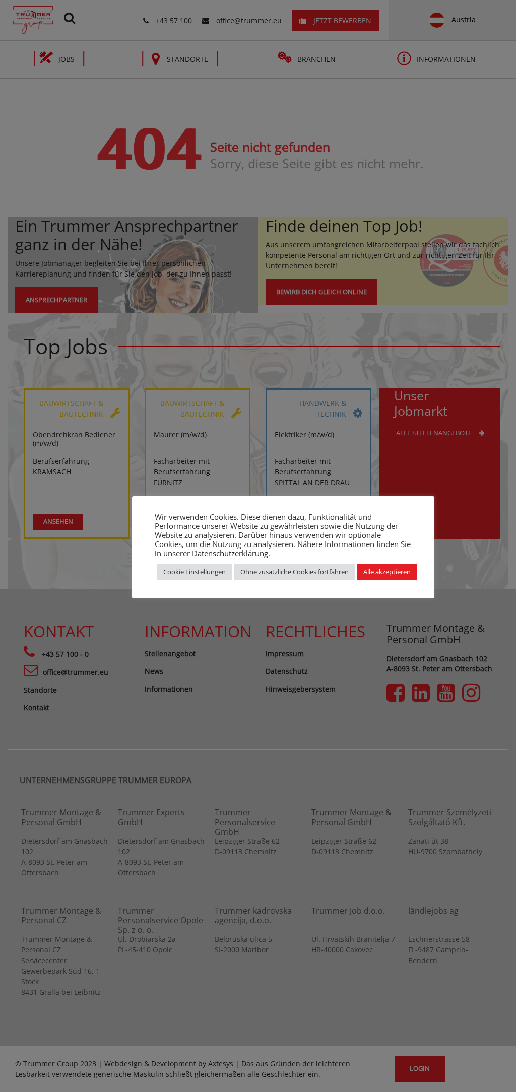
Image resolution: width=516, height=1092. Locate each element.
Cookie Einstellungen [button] (194, 571)
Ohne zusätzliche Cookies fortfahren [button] (294, 571)
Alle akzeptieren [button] (387, 571)
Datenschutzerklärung (230, 553)
